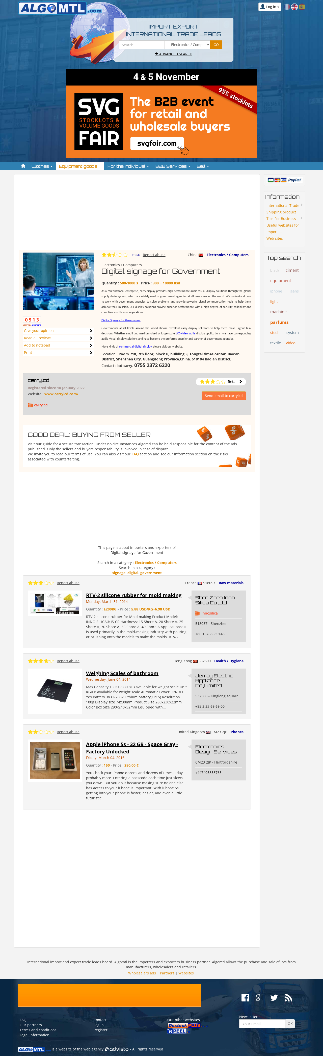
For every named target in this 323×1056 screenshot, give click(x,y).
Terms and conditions (38, 1029)
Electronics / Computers (228, 254)
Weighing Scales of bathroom (122, 673)
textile (275, 342)
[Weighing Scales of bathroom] (55, 690)
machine (278, 311)
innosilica (210, 613)
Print (28, 352)
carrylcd (38, 380)
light (274, 301)
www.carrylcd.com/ (61, 393)
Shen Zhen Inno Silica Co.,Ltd (215, 600)
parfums (279, 322)
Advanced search (175, 54)
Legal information (34, 1035)
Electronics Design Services (216, 749)
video (290, 342)
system (292, 332)
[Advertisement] (137, 214)
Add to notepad (37, 345)
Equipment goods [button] (78, 166)
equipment (280, 280)
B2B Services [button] (171, 166)
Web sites (274, 238)
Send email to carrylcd (224, 395)
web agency (93, 1049)
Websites (186, 973)
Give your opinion (39, 330)
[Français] (287, 6)
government (151, 572)
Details (135, 255)
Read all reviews (37, 337)
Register (100, 1029)
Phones (237, 731)
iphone (276, 291)
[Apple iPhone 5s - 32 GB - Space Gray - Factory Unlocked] (55, 760)
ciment (292, 270)
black (274, 270)
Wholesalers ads (142, 973)
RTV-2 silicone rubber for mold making (133, 595)
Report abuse (154, 254)
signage (118, 572)
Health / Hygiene (229, 660)
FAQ (135, 454)
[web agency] (116, 1049)
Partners (167, 973)
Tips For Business (281, 218)
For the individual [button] (126, 166)
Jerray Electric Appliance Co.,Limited (214, 681)
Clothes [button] (41, 166)
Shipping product (281, 212)
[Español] (302, 6)
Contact (100, 1019)
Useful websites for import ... (282, 228)
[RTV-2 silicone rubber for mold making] (55, 603)
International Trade (282, 205)
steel (274, 332)
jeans (294, 291)
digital (132, 572)
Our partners (31, 1024)
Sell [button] (201, 166)
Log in (99, 1024)
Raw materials (231, 582)
